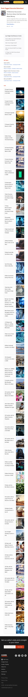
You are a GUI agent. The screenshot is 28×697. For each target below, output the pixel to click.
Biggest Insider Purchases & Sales (11, 71)
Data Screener (15, 72)
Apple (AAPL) (7, 63)
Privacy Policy (4, 678)
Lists (12, 26)
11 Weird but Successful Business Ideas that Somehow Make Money (16, 14)
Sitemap (3, 674)
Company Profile (16, 64)
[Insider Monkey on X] (19, 656)
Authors (3, 669)
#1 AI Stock (18, 2)
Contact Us (4, 671)
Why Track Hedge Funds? (11, 43)
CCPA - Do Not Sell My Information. (9, 685)
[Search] (26, 2)
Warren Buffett (7, 67)
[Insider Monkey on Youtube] (22, 656)
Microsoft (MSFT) (8, 79)
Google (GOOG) (7, 75)
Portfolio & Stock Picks (17, 68)
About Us (3, 667)
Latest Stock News (8, 64)
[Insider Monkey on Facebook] (16, 656)
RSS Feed (5, 659)
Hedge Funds (4, 662)
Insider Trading (5, 664)
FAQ (2, 683)
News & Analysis (7, 68)
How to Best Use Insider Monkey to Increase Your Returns (13, 39)
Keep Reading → (11, 24)
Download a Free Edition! (11, 45)
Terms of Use (4, 680)
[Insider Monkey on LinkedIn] (25, 656)
